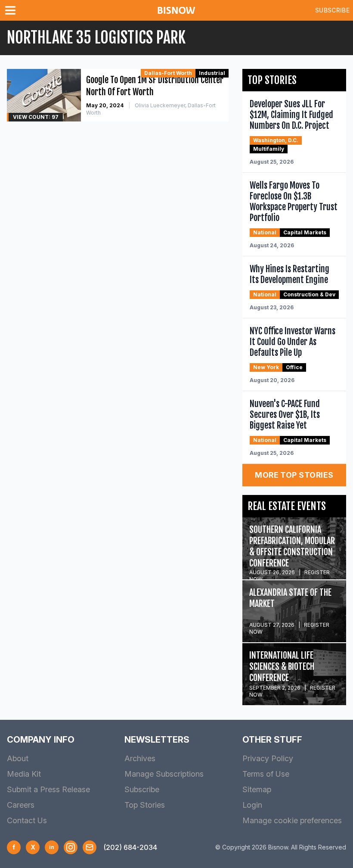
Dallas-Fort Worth (168, 73)
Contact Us (27, 820)
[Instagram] (70, 847)
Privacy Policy (267, 758)
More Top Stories (294, 474)
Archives (139, 758)
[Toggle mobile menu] (12, 10)
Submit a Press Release (48, 789)
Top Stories (144, 804)
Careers (20, 804)
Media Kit (24, 773)
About (17, 758)
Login (252, 804)
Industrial (212, 73)
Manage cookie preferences (292, 820)
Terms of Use (265, 773)
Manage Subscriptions (164, 773)
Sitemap (256, 789)
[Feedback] (89, 847)
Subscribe (332, 10)
